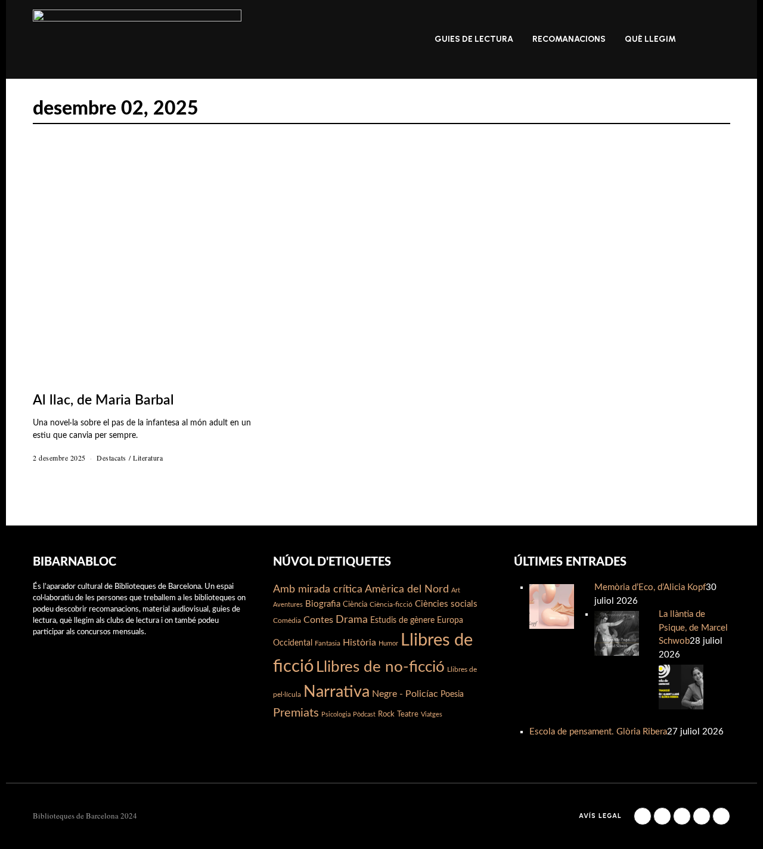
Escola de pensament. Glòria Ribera (598, 731)
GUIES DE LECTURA (474, 39)
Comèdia (287, 620)
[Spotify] (721, 816)
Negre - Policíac (405, 694)
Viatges (431, 714)
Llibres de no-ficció (380, 667)
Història (359, 642)
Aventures (288, 604)
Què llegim (650, 39)
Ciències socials (446, 604)
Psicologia (336, 714)
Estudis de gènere (402, 620)
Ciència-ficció (391, 604)
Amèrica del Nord (407, 589)
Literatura (148, 457)
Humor (388, 643)
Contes (318, 620)
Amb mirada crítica (317, 589)
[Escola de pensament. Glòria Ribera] (681, 686)
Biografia (322, 604)
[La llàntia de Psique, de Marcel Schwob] (616, 632)
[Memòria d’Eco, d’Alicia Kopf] (551, 605)
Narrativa (336, 692)
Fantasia (327, 643)
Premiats (296, 713)
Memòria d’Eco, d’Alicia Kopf (650, 587)
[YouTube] (702, 816)
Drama (352, 619)
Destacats (111, 457)
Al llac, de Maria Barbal (103, 400)
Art (455, 590)
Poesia (452, 694)
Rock (386, 714)
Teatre (407, 714)
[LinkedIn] (682, 816)
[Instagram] (662, 816)
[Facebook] (643, 816)
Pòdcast (364, 714)
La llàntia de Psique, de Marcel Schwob (693, 628)
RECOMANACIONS (569, 39)
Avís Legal (600, 816)
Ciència (355, 604)
